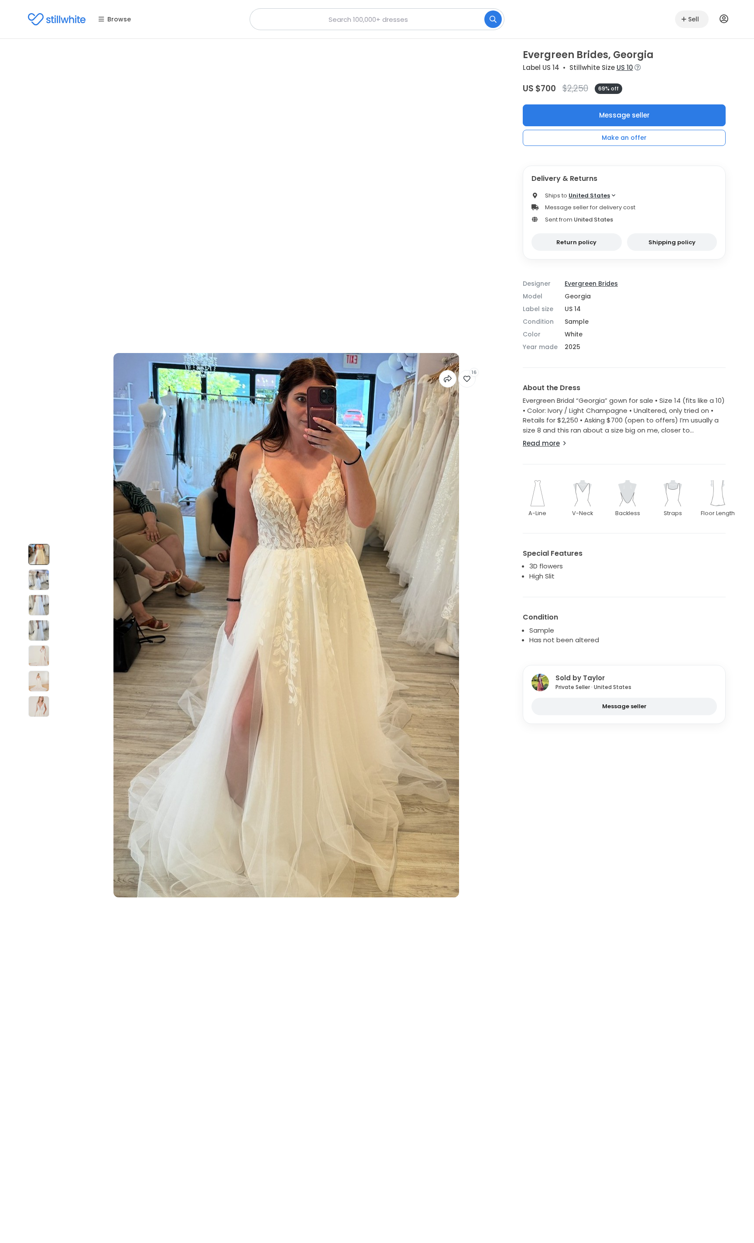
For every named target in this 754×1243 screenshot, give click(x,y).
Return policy (576, 242)
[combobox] (377, 19)
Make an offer (624, 137)
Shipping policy (672, 242)
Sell (693, 19)
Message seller (624, 115)
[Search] (493, 19)
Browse (119, 19)
